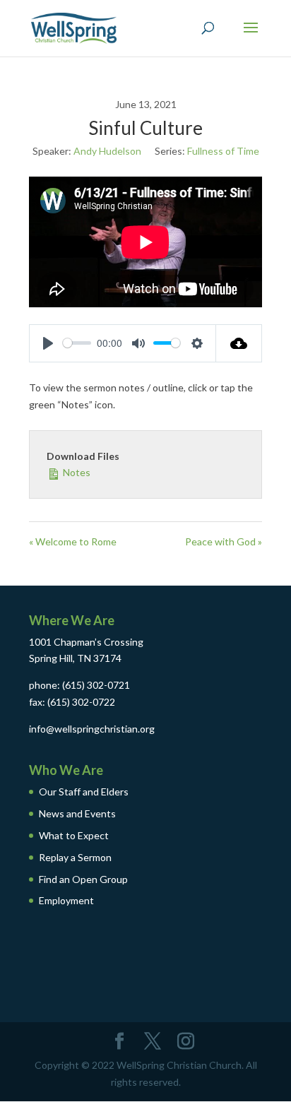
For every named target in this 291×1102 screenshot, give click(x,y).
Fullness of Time (223, 151)
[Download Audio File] (239, 343)
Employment (66, 900)
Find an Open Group (83, 879)
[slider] (77, 343)
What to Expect (74, 835)
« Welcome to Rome (73, 541)
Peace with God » (223, 541)
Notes (75, 472)
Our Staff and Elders (84, 792)
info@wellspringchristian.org (92, 729)
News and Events (77, 813)
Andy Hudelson (107, 151)
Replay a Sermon (75, 857)
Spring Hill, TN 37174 (75, 658)
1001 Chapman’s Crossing (86, 642)
